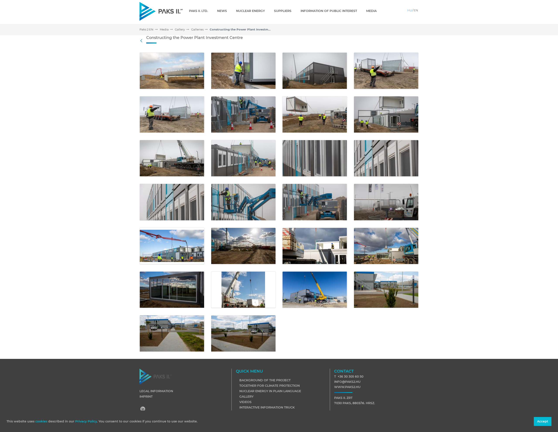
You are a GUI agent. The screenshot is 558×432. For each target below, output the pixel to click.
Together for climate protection (269, 386)
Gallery (246, 396)
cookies (41, 421)
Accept (542, 421)
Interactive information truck (267, 407)
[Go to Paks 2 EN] (161, 11)
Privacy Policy (86, 421)
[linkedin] (143, 409)
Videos (245, 402)
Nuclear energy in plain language (270, 391)
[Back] (142, 41)
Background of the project (265, 380)
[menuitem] (200, 10)
